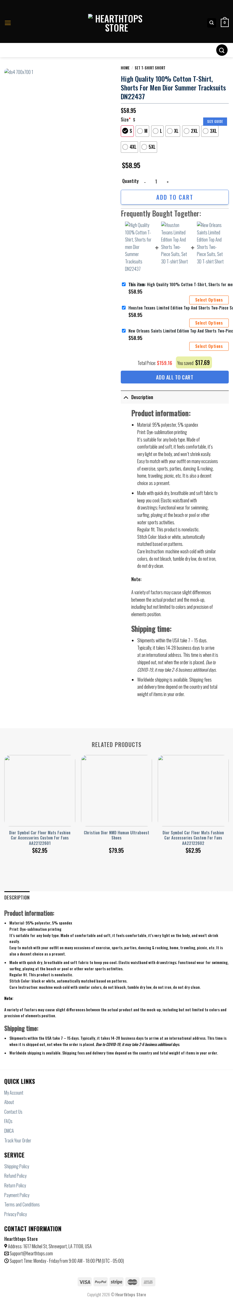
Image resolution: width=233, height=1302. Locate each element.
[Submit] (222, 49)
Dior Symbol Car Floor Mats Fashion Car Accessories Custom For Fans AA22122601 (39, 838)
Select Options (209, 300)
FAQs (8, 1121)
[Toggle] (126, 397)
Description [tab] (17, 897)
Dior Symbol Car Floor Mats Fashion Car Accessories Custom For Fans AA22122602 (193, 838)
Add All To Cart (174, 377)
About (9, 1102)
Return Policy (15, 1185)
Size (126, 119)
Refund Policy (15, 1175)
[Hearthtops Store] (116, 23)
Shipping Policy (16, 1166)
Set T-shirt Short (150, 68)
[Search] (212, 23)
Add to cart (174, 197)
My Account (13, 1092)
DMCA (9, 1130)
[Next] (228, 798)
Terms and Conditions (22, 1204)
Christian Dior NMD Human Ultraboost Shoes (116, 835)
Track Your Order (17, 1140)
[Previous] (4, 798)
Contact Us (13, 1111)
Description (142, 397)
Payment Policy (16, 1195)
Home (125, 68)
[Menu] (7, 23)
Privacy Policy (15, 1214)
